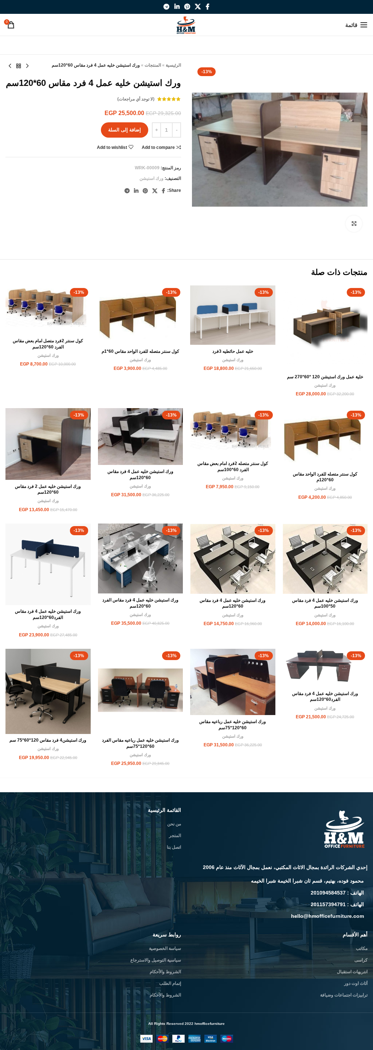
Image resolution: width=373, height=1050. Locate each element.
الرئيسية (173, 65)
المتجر (175, 835)
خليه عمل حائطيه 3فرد (232, 351)
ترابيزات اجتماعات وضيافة (344, 995)
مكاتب (362, 948)
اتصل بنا (174, 847)
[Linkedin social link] (177, 6)
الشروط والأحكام (165, 971)
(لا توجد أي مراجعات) (135, 99)
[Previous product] (27, 66)
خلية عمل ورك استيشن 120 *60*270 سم (325, 376)
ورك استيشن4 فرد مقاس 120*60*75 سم (47, 740)
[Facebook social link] (207, 6)
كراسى (361, 960)
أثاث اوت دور (356, 983)
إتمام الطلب (170, 983)
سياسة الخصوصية (165, 948)
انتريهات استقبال (352, 971)
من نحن (174, 823)
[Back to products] (18, 66)
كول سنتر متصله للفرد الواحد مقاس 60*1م (140, 351)
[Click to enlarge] (354, 224)
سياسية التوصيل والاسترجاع (155, 960)
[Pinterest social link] (187, 6)
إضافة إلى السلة (124, 130)
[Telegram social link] (166, 6)
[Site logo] (186, 24)
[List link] (280, 881)
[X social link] (198, 6)
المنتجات (153, 65)
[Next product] (9, 66)
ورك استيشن (152, 178)
